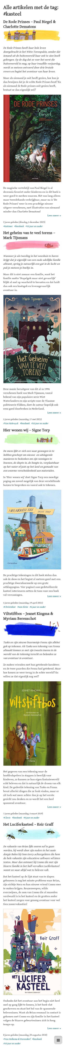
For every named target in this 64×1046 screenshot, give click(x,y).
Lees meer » (54, 215)
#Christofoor (9, 607)
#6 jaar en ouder (37, 607)
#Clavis (6, 817)
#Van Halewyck (10, 423)
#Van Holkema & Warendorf (16, 1039)
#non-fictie (22, 607)
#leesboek (19, 226)
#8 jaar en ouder (31, 817)
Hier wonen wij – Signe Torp (26, 430)
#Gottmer (7, 226)
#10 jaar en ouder (34, 226)
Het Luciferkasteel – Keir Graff (28, 824)
